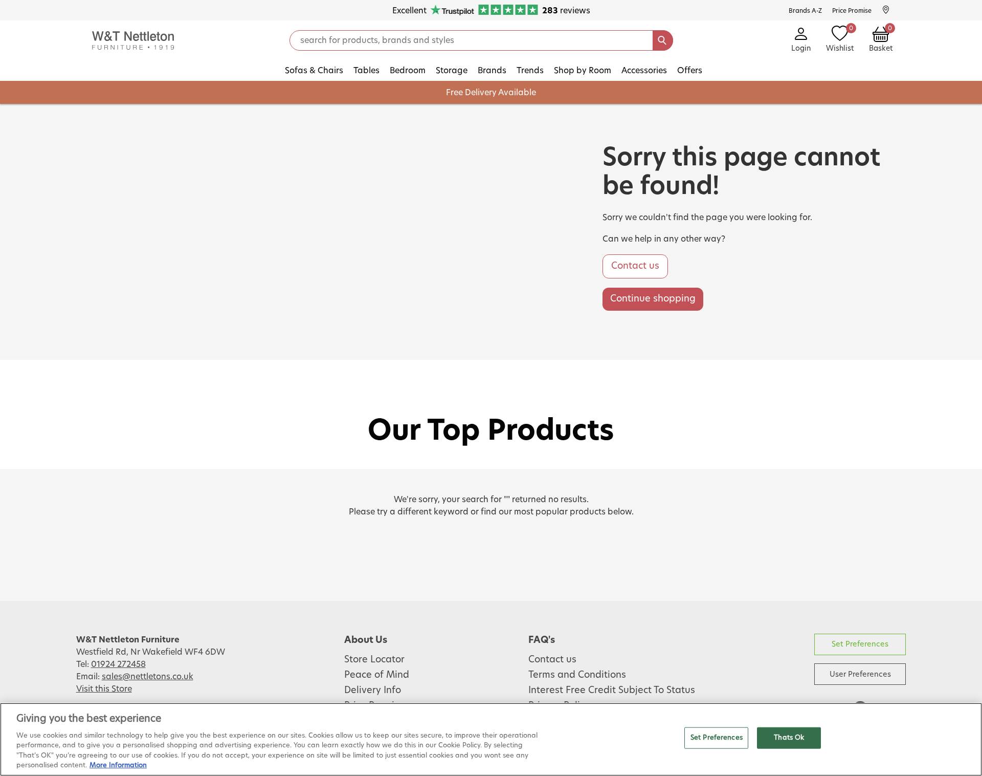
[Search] (663, 40)
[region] (491, 739)
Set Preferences (860, 644)
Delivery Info (372, 690)
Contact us (635, 266)
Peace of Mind (376, 675)
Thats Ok (789, 738)
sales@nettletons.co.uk (147, 677)
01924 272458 (118, 664)
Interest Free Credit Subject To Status (611, 690)
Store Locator (374, 659)
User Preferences (860, 674)
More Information (118, 765)
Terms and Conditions (577, 675)
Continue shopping (653, 299)
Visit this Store (104, 689)
